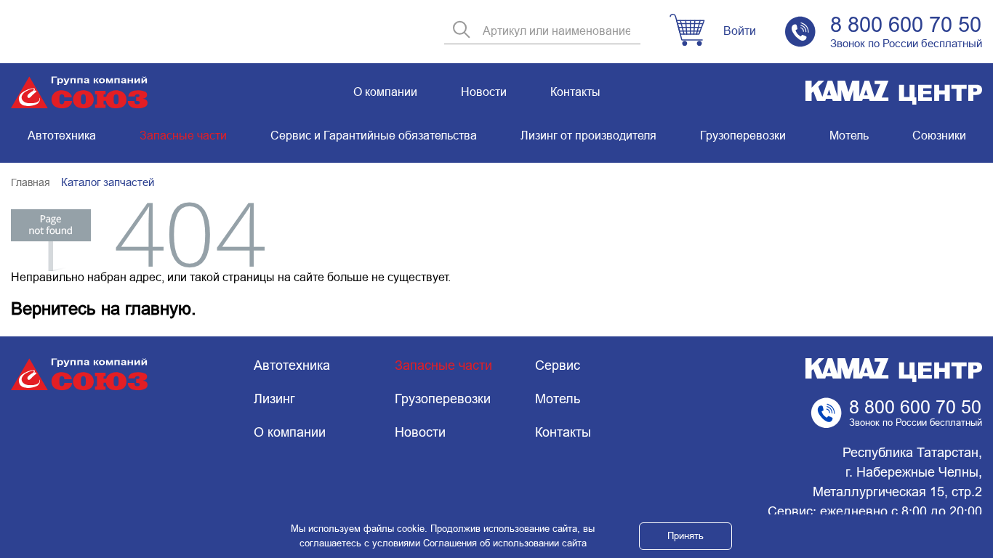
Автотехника (62, 135)
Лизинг (274, 399)
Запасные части (183, 135)
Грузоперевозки (743, 135)
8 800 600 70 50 (905, 24)
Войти (739, 31)
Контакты (575, 92)
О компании (385, 92)
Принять (685, 535)
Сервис (557, 365)
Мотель (849, 135)
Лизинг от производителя (588, 135)
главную (158, 308)
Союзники (939, 135)
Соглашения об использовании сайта (505, 543)
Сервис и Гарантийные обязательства (373, 135)
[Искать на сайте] (461, 30)
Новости (484, 92)
